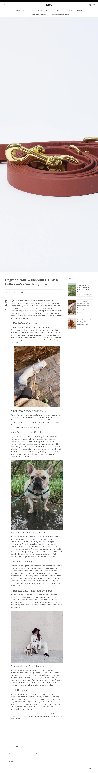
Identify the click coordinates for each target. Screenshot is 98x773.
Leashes (80, 10)
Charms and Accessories (60, 15)
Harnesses (68, 10)
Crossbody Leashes (39, 15)
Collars (57, 10)
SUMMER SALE (20, 10)
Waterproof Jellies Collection (40, 10)
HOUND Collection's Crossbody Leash (27, 694)
